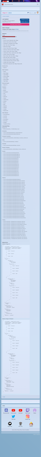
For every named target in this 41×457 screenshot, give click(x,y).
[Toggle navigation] (37, 4)
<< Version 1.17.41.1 (25, 19)
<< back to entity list (5, 16)
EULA (16, 429)
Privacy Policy (19, 429)
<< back (3, 396)
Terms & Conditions (25, 429)
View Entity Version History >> (16, 24)
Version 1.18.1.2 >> (25, 21)
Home (13, 429)
